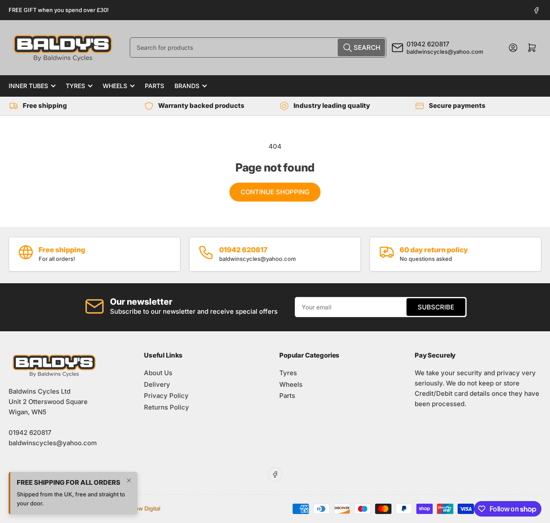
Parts (154, 85)
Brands (186, 85)
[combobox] (258, 47)
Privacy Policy (166, 395)
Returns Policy (166, 407)
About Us (158, 373)
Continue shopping (275, 192)
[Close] (129, 488)
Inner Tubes (28, 85)
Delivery (157, 384)
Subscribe (436, 307)
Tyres (75, 85)
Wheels (115, 85)
